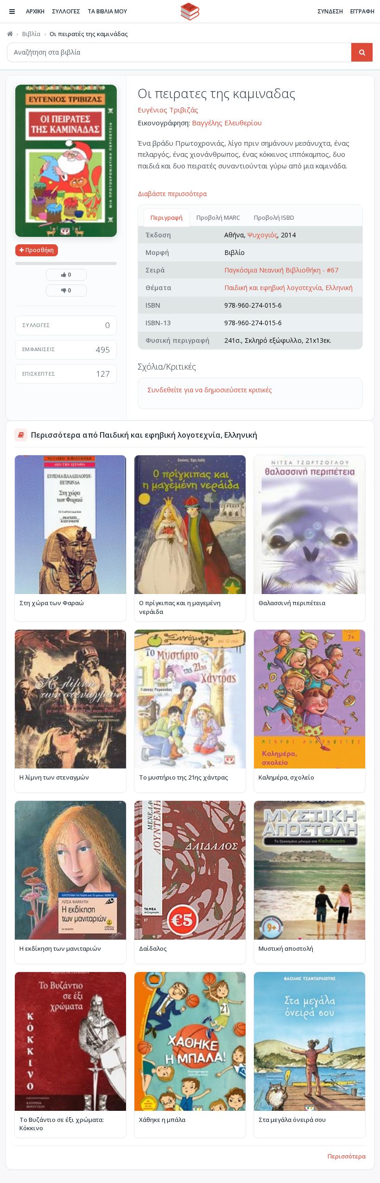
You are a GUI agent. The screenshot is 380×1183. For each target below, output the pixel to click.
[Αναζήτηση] (362, 52)
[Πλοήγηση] (12, 11)
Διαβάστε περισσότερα (172, 193)
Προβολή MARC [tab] (218, 217)
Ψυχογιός (262, 234)
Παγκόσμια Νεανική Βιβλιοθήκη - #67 (281, 270)
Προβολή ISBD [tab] (274, 217)
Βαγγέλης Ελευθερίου (227, 122)
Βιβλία (31, 34)
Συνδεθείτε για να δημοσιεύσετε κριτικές (209, 389)
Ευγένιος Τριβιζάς (168, 109)
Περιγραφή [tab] (167, 217)
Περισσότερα (347, 1156)
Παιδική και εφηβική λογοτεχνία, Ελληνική (288, 287)
